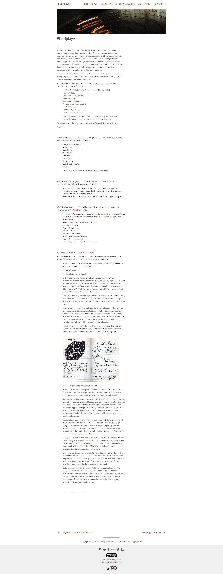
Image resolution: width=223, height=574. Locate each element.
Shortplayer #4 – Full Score (84, 252)
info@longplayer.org (114, 559)
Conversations (127, 4)
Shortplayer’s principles (102, 214)
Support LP (160, 4)
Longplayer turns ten (151, 532)
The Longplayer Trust (135, 541)
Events (113, 4)
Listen (103, 4)
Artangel (108, 541)
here (101, 70)
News (94, 4)
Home (86, 4)
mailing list (117, 562)
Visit (140, 4)
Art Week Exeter (76, 210)
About (148, 4)
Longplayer (66, 492)
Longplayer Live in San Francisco (77, 532)
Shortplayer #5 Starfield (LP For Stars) (80, 492)
